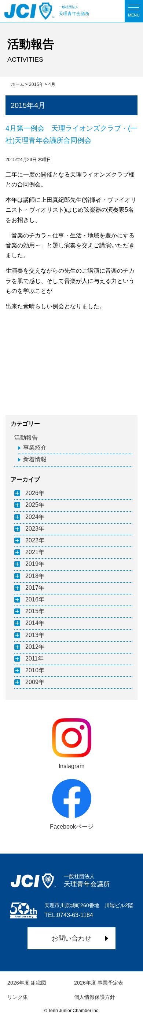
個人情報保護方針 (94, 997)
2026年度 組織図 (26, 983)
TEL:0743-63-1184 (68, 915)
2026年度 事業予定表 (98, 983)
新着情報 (35, 459)
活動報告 (26, 437)
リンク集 (17, 997)
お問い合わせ (71, 938)
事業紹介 (35, 447)
